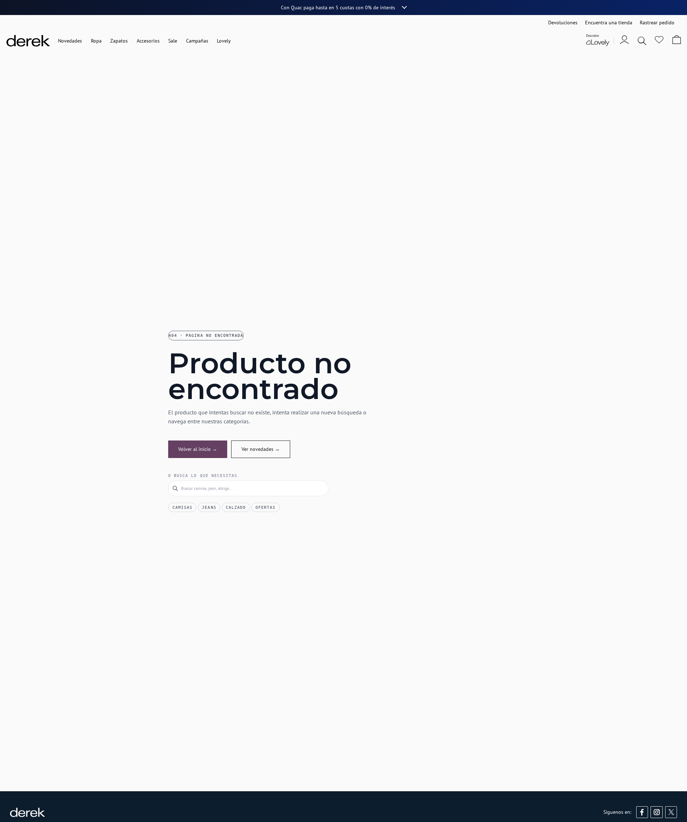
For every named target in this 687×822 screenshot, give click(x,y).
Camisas (182, 507)
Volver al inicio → (197, 449)
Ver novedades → (261, 449)
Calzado (236, 507)
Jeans (209, 507)
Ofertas (265, 507)
